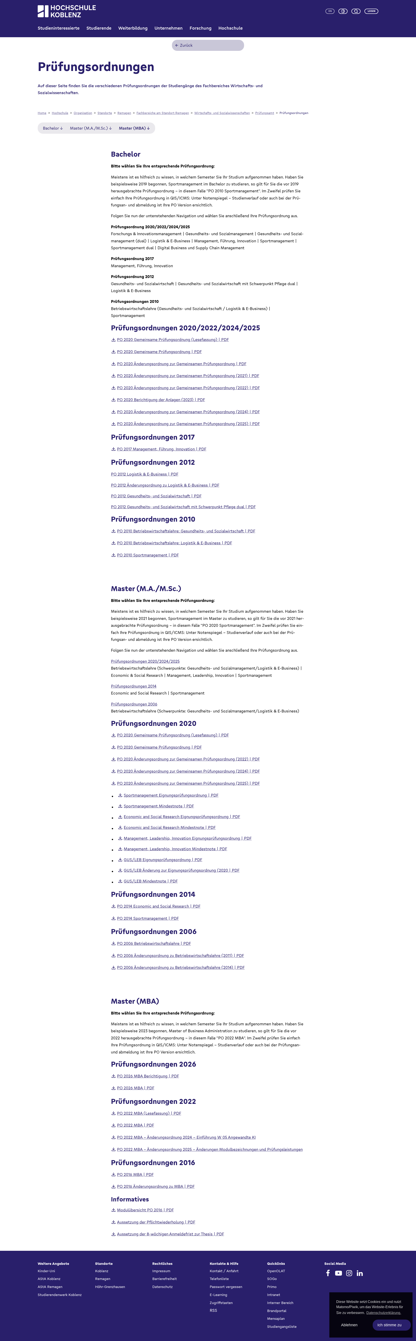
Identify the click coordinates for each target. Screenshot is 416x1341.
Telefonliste (219, 1278)
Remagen (102, 1278)
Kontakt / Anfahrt (224, 1271)
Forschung (200, 28)
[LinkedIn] (359, 1273)
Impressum (161, 1271)
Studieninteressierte (59, 28)
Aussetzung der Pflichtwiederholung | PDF (156, 1222)
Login (371, 11)
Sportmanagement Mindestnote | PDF (159, 806)
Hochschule (230, 28)
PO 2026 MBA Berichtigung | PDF (148, 1076)
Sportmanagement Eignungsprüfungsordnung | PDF (171, 795)
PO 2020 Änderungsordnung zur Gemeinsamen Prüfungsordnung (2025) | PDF (188, 423)
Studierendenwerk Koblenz (60, 1294)
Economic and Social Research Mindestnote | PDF (170, 827)
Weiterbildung (133, 28)
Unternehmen (168, 28)
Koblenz (101, 1271)
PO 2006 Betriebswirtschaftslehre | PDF (154, 943)
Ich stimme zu (389, 1325)
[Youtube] (338, 1273)
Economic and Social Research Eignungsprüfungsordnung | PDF (182, 816)
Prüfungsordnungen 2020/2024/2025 (145, 661)
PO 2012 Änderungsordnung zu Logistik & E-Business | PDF (165, 485)
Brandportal (276, 1310)
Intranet (273, 1294)
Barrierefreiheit (164, 1278)
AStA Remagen (50, 1286)
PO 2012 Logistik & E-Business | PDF (144, 474)
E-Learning (218, 1294)
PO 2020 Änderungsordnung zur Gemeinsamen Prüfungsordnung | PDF (181, 363)
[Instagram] (349, 1273)
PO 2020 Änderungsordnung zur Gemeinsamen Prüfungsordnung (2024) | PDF (188, 411)
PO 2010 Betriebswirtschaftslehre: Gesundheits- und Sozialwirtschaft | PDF (186, 531)
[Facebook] (328, 1273)
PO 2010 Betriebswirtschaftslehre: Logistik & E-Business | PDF (174, 542)
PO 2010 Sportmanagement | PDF (148, 555)
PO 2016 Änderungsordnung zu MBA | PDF (156, 1186)
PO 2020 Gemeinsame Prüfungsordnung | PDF (159, 351)
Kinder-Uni (46, 1271)
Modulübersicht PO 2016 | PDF (145, 1209)
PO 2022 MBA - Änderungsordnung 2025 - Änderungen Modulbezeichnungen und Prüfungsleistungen (210, 1149)
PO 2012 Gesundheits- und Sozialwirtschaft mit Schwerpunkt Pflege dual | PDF (183, 506)
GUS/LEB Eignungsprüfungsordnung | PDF (163, 859)
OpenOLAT (276, 1271)
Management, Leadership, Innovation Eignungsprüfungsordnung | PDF (188, 838)
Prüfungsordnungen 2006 (134, 704)
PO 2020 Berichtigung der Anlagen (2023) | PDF (161, 399)
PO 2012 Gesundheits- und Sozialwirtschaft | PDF (156, 495)
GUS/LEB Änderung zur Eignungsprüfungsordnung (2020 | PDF (181, 870)
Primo (271, 1286)
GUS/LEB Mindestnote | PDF (151, 881)
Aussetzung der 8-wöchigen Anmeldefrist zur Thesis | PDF (170, 1233)
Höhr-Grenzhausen (110, 1286)
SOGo (272, 1278)
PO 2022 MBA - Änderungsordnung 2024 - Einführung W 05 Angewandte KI (186, 1137)
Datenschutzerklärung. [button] (383, 1313)
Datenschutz (162, 1286)
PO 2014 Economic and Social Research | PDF (158, 906)
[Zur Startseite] (67, 11)
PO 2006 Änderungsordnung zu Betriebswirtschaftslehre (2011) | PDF (180, 955)
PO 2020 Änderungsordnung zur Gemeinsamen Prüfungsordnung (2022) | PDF (188, 387)
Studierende (98, 28)
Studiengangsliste (282, 1326)
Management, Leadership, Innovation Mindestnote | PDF (175, 848)
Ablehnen (349, 1325)
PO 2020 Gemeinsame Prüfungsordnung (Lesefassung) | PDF (173, 339)
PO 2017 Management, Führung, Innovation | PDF (161, 449)
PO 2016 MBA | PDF (135, 1174)
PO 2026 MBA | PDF (135, 1087)
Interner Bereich (280, 1302)
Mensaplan (276, 1318)
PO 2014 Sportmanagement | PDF (148, 918)
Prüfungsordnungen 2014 (133, 686)
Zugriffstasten (221, 1302)
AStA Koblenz (49, 1278)
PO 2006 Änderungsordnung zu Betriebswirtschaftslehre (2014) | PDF (181, 967)
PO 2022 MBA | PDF (135, 1125)
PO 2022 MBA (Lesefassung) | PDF (149, 1113)
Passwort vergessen (226, 1286)
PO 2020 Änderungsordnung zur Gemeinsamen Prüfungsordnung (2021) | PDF (188, 375)
